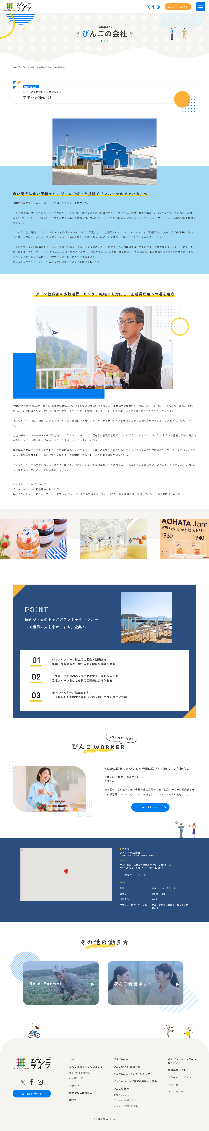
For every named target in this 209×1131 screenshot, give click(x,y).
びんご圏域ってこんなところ (86, 1066)
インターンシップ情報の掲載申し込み (135, 1081)
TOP (15, 67)
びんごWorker (122, 1059)
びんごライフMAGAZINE (126, 1105)
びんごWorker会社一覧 (127, 1066)
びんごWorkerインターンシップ (132, 1074)
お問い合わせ (180, 6)
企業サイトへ (132, 875)
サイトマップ (175, 1092)
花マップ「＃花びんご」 (126, 1100)
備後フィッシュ (121, 1094)
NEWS (72, 1100)
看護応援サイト (177, 1070)
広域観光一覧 (76, 1078)
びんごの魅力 (121, 1088)
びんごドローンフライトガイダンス (182, 1061)
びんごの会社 (28, 67)
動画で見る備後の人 (80, 1092)
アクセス (74, 1085)
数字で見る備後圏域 (79, 1072)
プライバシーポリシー (181, 1077)
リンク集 (173, 1084)
